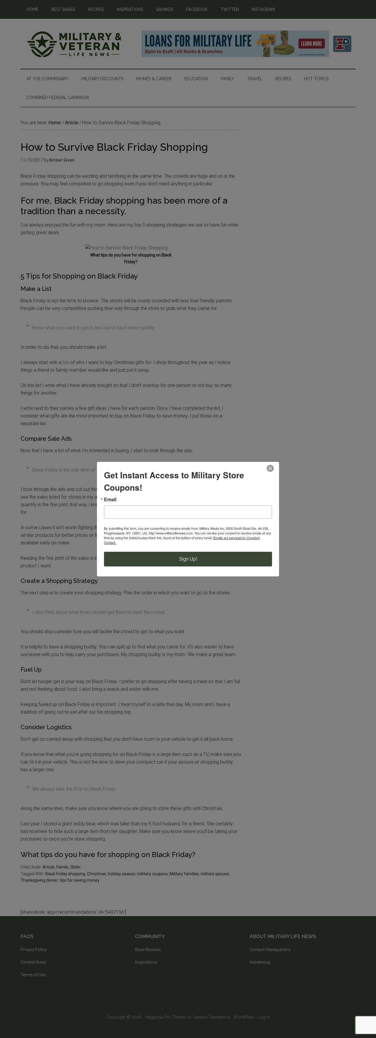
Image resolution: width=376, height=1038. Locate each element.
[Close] (270, 468)
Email (110, 499)
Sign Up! (188, 559)
